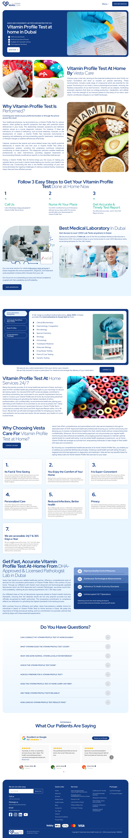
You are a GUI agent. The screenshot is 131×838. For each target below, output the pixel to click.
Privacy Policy (59, 819)
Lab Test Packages (115, 790)
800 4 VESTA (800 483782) (17, 804)
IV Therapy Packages (116, 793)
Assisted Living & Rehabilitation (98, 810)
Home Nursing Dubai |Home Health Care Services (79, 791)
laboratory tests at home (38, 268)
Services (57, 796)
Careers (57, 814)
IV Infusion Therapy (76, 808)
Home (57, 790)
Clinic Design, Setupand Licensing (99, 801)
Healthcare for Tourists (99, 790)
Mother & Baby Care (77, 805)
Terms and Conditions (61, 817)
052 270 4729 (23, 208)
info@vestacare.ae (14, 810)
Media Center (59, 799)
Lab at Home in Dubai (77, 802)
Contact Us (58, 808)
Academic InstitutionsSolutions (99, 805)
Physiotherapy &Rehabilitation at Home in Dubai (80, 795)
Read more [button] (25, 760)
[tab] (16, 313)
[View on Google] (21, 767)
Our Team (58, 811)
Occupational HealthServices (99, 794)
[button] (19, 757)
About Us (58, 793)
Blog (56, 805)
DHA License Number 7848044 (112, 832)
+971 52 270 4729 (14, 799)
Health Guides (59, 802)
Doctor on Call (75, 799)
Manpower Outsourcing (100, 797)
